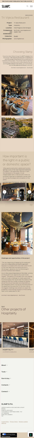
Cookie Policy (5, 421)
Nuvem (16, 36)
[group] (15, 338)
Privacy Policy (14, 421)
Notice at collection (6, 436)
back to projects (29, 15)
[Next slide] (29, 192)
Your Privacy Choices (10, 434)
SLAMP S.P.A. (7, 404)
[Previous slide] (4, 192)
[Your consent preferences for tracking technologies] (31, 435)
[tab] (30, 205)
